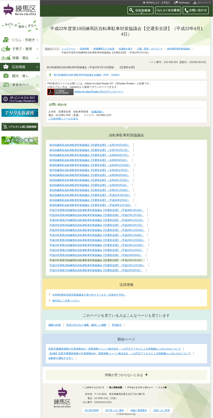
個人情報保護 (115, 387)
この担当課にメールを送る (63, 118)
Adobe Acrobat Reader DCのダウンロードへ (98, 91)
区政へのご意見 (162, 410)
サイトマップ (204, 2)
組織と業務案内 (139, 410)
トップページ (68, 49)
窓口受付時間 (92, 410)
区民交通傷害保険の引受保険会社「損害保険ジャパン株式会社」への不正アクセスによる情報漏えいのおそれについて (114, 348)
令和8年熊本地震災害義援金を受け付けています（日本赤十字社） (89, 294)
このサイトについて (94, 387)
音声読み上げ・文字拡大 (158, 2)
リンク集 (162, 387)
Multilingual (184, 2)
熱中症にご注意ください (66, 300)
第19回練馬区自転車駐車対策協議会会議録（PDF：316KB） (87, 75)
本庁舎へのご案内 (114, 410)
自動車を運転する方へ (60, 358)
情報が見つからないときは (124, 375)
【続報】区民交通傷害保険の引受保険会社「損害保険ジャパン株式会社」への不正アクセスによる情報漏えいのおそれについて (119, 353)
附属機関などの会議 (103, 49)
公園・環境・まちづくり (150, 49)
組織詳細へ (97, 111)
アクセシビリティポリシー (140, 387)
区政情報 (84, 49)
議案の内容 (54, 325)
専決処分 (117, 325)
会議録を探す (126, 49)
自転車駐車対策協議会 (178, 49)
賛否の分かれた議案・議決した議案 (86, 325)
